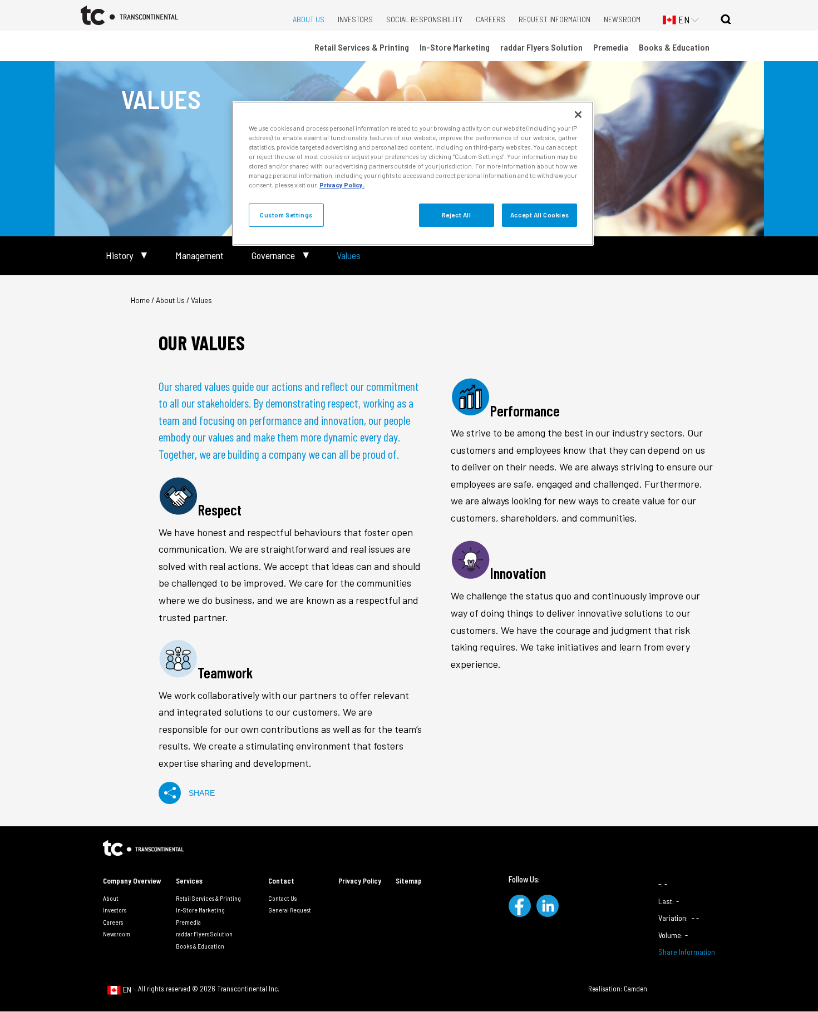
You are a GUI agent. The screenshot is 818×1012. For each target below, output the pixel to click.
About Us (308, 19)
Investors (355, 19)
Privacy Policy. (341, 184)
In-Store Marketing (455, 47)
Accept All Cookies (539, 215)
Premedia (610, 47)
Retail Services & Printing (361, 47)
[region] (413, 173)
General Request (289, 910)
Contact (281, 880)
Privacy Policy (359, 880)
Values (349, 255)
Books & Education (674, 47)
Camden (635, 988)
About (111, 898)
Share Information (686, 951)
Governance (273, 255)
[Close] (578, 114)
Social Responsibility (424, 19)
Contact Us (282, 898)
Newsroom (622, 19)
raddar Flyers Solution (541, 47)
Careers (490, 19)
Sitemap (409, 880)
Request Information (554, 19)
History (119, 255)
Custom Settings (286, 215)
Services (189, 880)
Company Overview (132, 880)
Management (199, 255)
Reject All (456, 215)
